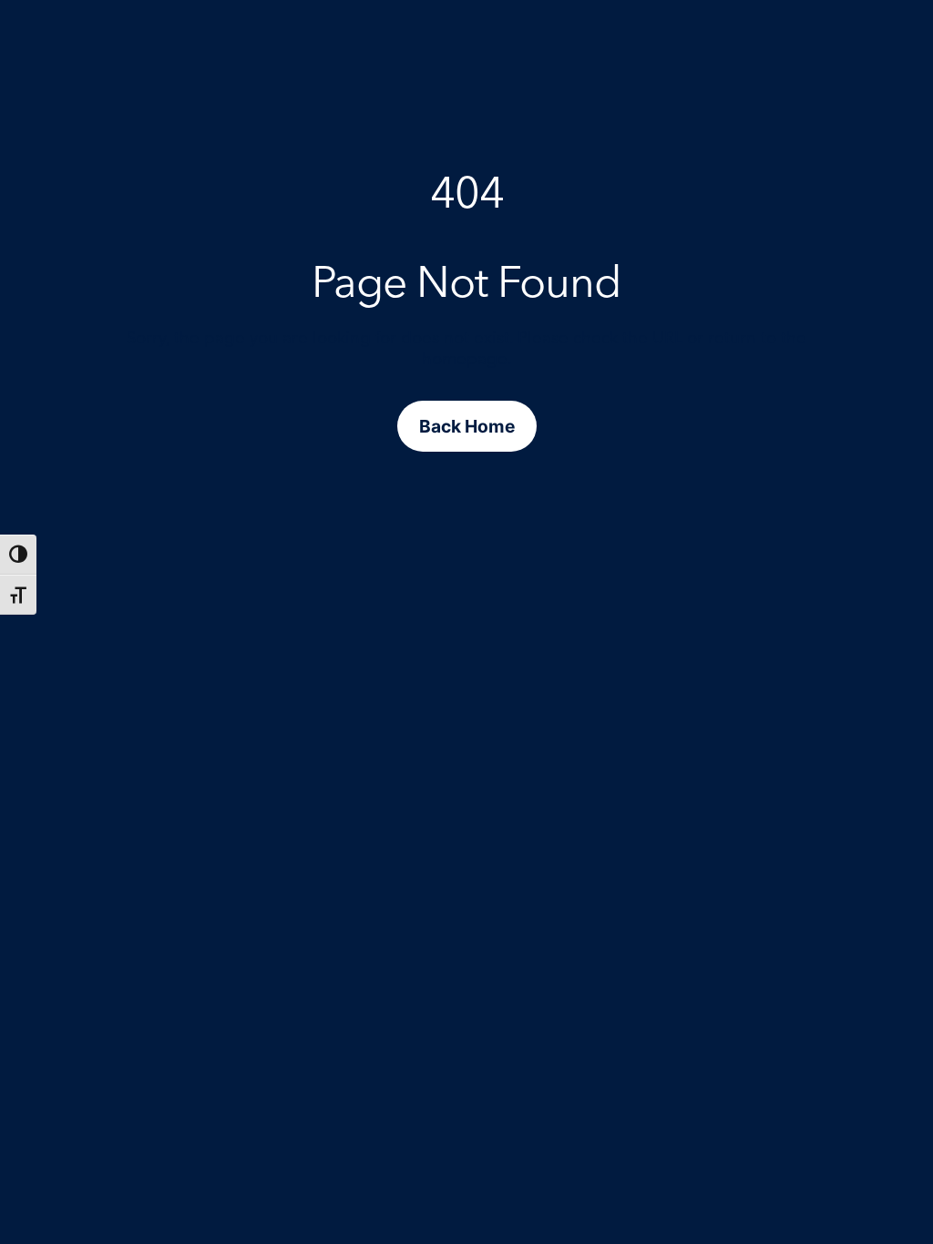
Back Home (467, 426)
